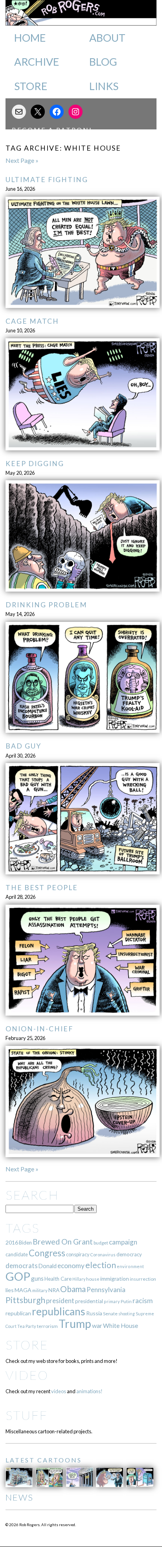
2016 (12, 1242)
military (40, 1290)
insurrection (143, 1279)
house (92, 1278)
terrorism (47, 1326)
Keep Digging (35, 463)
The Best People (42, 887)
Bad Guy (23, 746)
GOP (18, 1276)
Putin (126, 1301)
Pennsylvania (106, 1289)
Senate (110, 1314)
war (97, 1325)
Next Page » (22, 160)
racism (143, 1300)
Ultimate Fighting (47, 179)
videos (58, 1391)
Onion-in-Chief (39, 1029)
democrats (22, 1265)
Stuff (27, 1415)
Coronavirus (103, 1254)
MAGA (23, 1290)
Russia (94, 1313)
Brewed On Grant (63, 1241)
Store (30, 86)
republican (18, 1313)
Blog (103, 61)
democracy (129, 1254)
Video (27, 1375)
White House (120, 1325)
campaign (123, 1242)
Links (103, 86)
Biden (25, 1242)
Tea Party (26, 1326)
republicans (58, 1311)
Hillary (78, 1278)
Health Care (58, 1279)
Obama (73, 1289)
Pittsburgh (25, 1300)
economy (71, 1265)
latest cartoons (44, 1460)
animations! (89, 1391)
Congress (47, 1253)
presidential (89, 1301)
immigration (114, 1278)
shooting (126, 1313)
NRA (53, 1290)
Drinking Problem (46, 605)
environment (130, 1266)
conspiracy (77, 1255)
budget (101, 1243)
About (107, 37)
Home (30, 37)
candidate (17, 1254)
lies (10, 1290)
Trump (75, 1323)
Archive (36, 61)
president (60, 1301)
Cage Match (32, 321)
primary (112, 1301)
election (100, 1265)
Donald (48, 1266)
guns (37, 1278)
